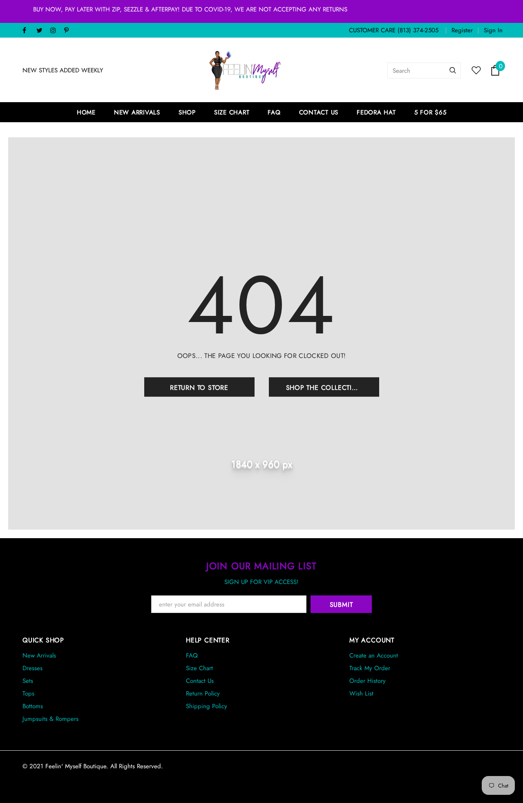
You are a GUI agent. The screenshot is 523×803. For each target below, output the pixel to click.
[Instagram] (55, 31)
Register (462, 30)
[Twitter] (41, 31)
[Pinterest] (69, 31)
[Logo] (245, 70)
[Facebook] (27, 31)
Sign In (493, 30)
